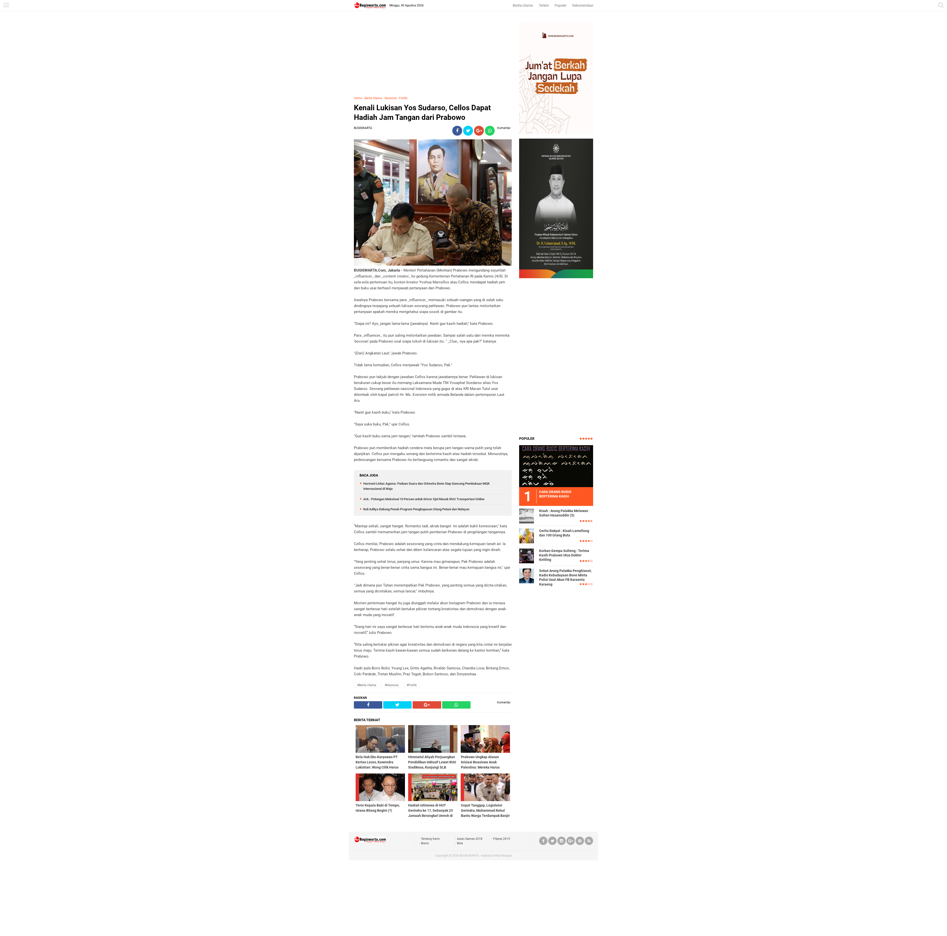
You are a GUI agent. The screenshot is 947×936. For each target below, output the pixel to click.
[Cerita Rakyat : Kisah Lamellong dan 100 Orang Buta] (526, 536)
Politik (403, 98)
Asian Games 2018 (469, 839)
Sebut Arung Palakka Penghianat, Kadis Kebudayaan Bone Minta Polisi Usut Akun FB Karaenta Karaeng (565, 577)
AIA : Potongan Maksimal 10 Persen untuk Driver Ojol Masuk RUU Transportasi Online (423, 499)
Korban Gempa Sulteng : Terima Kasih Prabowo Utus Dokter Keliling (564, 555)
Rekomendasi (582, 5)
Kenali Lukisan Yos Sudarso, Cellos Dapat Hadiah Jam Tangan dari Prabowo (422, 112)
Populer (560, 5)
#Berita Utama (366, 685)
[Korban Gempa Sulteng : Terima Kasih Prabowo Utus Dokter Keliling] (526, 556)
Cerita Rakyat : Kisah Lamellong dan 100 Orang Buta (564, 533)
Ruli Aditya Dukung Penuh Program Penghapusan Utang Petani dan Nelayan (416, 509)
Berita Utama (523, 5)
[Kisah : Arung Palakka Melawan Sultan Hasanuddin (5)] (526, 516)
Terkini (544, 5)
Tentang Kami (430, 839)
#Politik (412, 685)
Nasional (390, 98)
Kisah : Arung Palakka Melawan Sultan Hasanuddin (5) (563, 513)
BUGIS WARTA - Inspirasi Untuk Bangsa (486, 855)
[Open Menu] (6, 5)
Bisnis (425, 843)
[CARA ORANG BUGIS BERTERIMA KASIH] (556, 466)
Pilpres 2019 (501, 839)
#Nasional (392, 685)
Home (358, 98)
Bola (460, 843)
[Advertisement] (433, 56)
